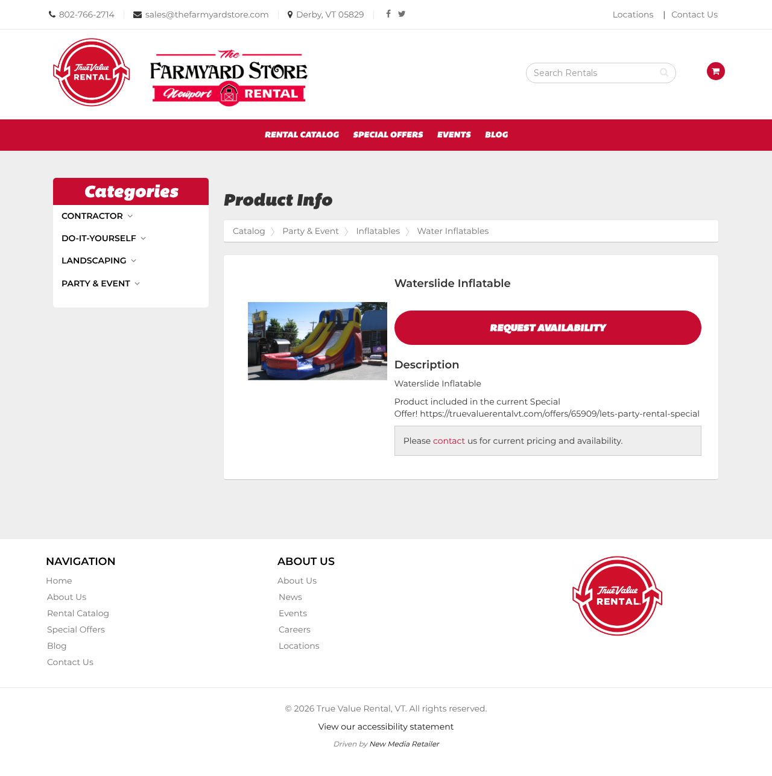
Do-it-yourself (100, 238)
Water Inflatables (453, 231)
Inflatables (378, 231)
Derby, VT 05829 (330, 14)
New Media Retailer (404, 743)
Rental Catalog (301, 135)
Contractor (93, 215)
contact (449, 440)
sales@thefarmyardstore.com (207, 14)
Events (454, 135)
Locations (633, 14)
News (290, 596)
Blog (496, 135)
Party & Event (97, 283)
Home (59, 580)
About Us (66, 596)
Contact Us (694, 14)
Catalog (249, 231)
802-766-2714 (87, 14)
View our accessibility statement (386, 726)
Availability (548, 327)
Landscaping (95, 260)
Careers (295, 629)
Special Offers (388, 135)
